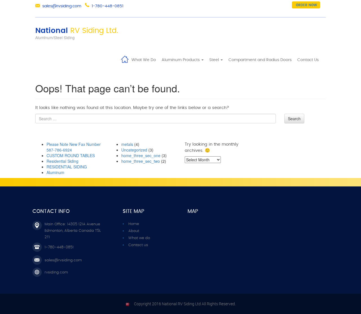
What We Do (143, 60)
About (133, 231)
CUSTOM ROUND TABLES (71, 155)
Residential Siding (62, 161)
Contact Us (308, 60)
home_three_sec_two (140, 161)
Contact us (138, 245)
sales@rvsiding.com (61, 6)
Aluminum (55, 172)
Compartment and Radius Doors (260, 60)
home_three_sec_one (140, 155)
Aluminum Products (181, 60)
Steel (214, 60)
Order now (306, 5)
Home (125, 58)
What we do (139, 238)
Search (294, 118)
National (76, 30)
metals (127, 144)
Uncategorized (134, 150)
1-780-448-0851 (107, 6)
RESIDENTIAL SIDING (67, 167)
